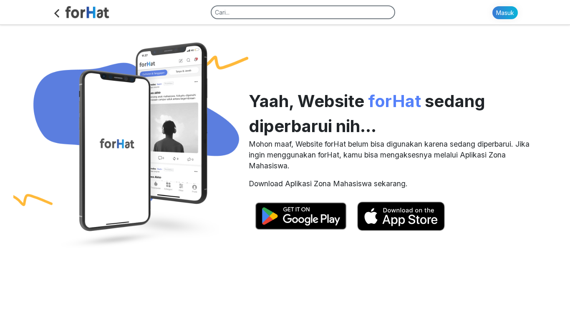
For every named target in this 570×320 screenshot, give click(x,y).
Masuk (505, 12)
